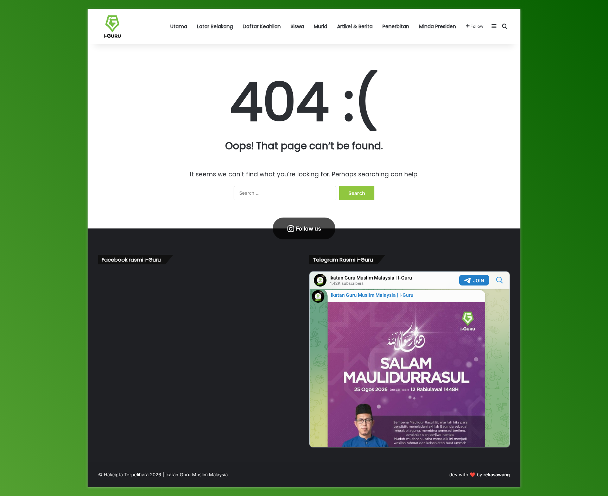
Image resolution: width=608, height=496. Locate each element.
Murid (320, 26)
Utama (178, 26)
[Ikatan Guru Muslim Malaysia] (112, 26)
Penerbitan (395, 26)
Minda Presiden (437, 26)
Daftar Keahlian (262, 26)
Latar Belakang (215, 26)
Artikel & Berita (355, 26)
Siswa (297, 26)
